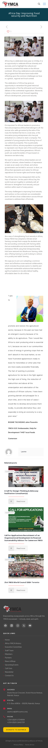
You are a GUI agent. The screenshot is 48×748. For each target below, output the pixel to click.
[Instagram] (17, 625)
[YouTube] (30, 625)
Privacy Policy (18, 744)
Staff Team (9, 650)
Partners (8, 658)
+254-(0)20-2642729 (16, 722)
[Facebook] (5, 625)
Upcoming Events (11, 665)
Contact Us (9, 675)
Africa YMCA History (13, 643)
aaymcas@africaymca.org (17, 712)
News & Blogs (10, 661)
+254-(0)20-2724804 (16, 720)
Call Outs (8, 668)
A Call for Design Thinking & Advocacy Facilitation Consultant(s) (21, 492)
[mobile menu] (44, 4)
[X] (24, 625)
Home (7, 640)
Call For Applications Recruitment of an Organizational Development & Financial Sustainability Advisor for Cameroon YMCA (23, 538)
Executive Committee (13, 647)
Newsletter (9, 672)
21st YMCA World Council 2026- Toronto (21, 582)
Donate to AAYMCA (16, 730)
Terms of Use (29, 744)
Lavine (23, 451)
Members (8, 654)
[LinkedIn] (11, 625)
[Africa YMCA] (10, 4)
